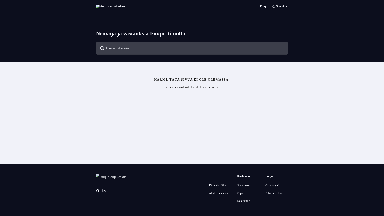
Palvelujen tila (273, 193)
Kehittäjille (243, 200)
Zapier (241, 193)
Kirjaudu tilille (217, 185)
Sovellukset (243, 185)
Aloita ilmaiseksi (218, 193)
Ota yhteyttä (272, 185)
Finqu (263, 6)
